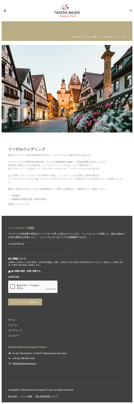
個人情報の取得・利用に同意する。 (26, 271)
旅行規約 (12, 396)
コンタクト (14, 335)
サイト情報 (26, 396)
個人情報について (18, 258)
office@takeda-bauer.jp (24, 363)
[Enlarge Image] (67, 88)
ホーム (11, 319)
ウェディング (15, 330)
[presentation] (33, 287)
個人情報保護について (47, 396)
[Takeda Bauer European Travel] (67, 10)
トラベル (12, 325)
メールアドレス (17, 244)
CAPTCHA (13, 277)
